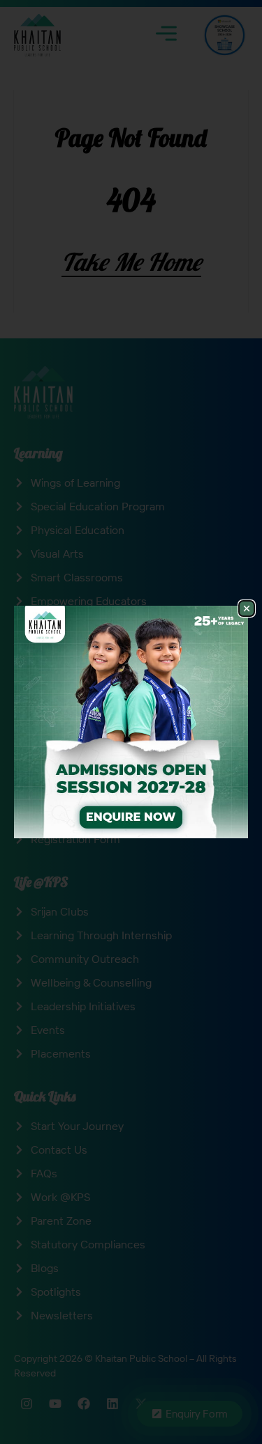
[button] (247, 608)
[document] (131, 722)
